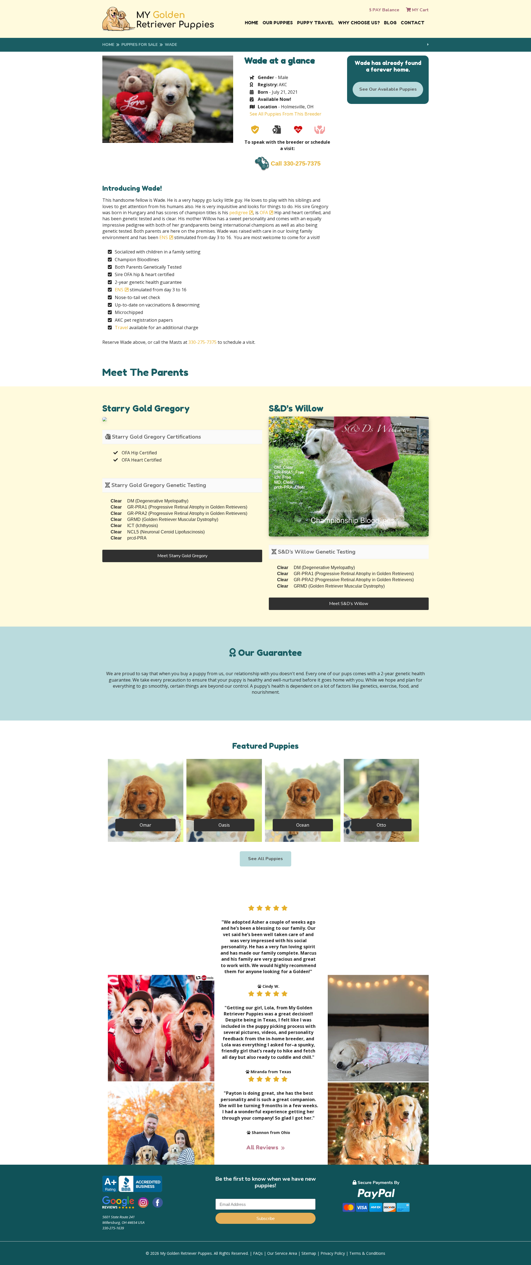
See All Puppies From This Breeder (285, 114)
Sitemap (308, 1253)
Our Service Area (282, 1253)
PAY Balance (385, 10)
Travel (121, 327)
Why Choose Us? (359, 22)
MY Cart (420, 10)
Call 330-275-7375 (296, 163)
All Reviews (262, 1147)
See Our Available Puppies (388, 89)
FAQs (258, 1253)
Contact (413, 22)
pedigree (238, 212)
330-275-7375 (202, 342)
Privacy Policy (333, 1253)
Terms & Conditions (367, 1253)
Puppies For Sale (139, 44)
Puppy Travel (315, 22)
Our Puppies (277, 22)
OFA (264, 212)
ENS (163, 237)
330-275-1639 (113, 1227)
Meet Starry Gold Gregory (182, 556)
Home (251, 22)
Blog (390, 22)
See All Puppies (265, 859)
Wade (171, 44)
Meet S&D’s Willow (348, 604)
